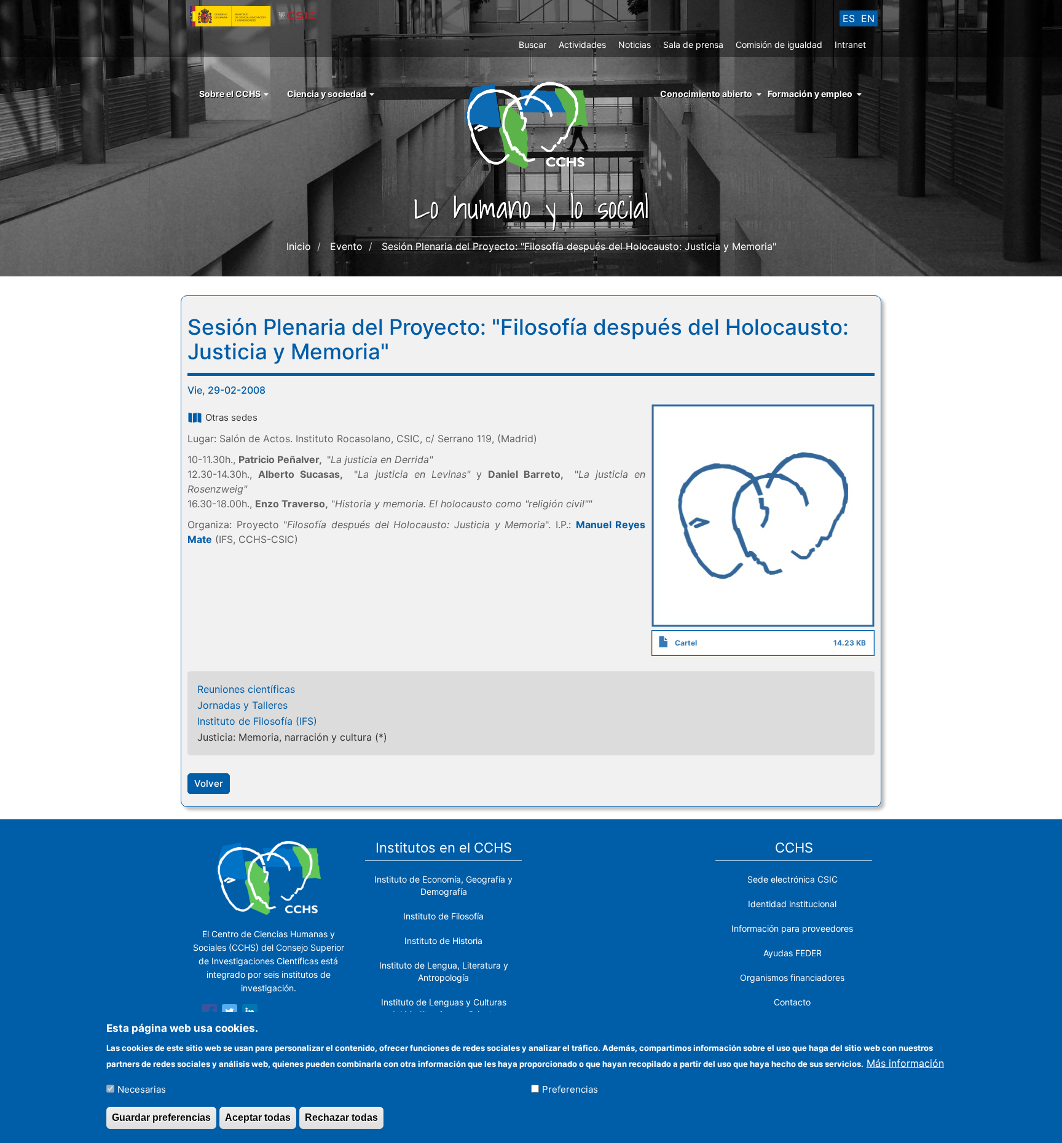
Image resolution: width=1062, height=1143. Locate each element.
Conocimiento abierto (706, 93)
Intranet (850, 44)
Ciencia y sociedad (327, 93)
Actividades (582, 44)
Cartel (686, 642)
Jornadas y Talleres (242, 705)
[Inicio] (531, 124)
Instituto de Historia (443, 940)
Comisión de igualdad (779, 44)
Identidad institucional (792, 904)
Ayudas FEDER (792, 953)
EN (868, 18)
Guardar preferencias (161, 1117)
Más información (905, 1062)
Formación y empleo (810, 93)
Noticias (634, 44)
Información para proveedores (792, 928)
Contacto (792, 1002)
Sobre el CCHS (230, 93)
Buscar (532, 44)
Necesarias (141, 1088)
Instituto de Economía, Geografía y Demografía (443, 885)
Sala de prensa (693, 44)
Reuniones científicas (246, 689)
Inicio (298, 246)
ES (849, 18)
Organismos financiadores (792, 977)
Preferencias (570, 1088)
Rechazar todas (341, 1117)
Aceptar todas (258, 1117)
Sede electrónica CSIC (792, 879)
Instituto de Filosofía (443, 916)
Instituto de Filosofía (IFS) (257, 721)
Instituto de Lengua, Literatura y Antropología (443, 971)
